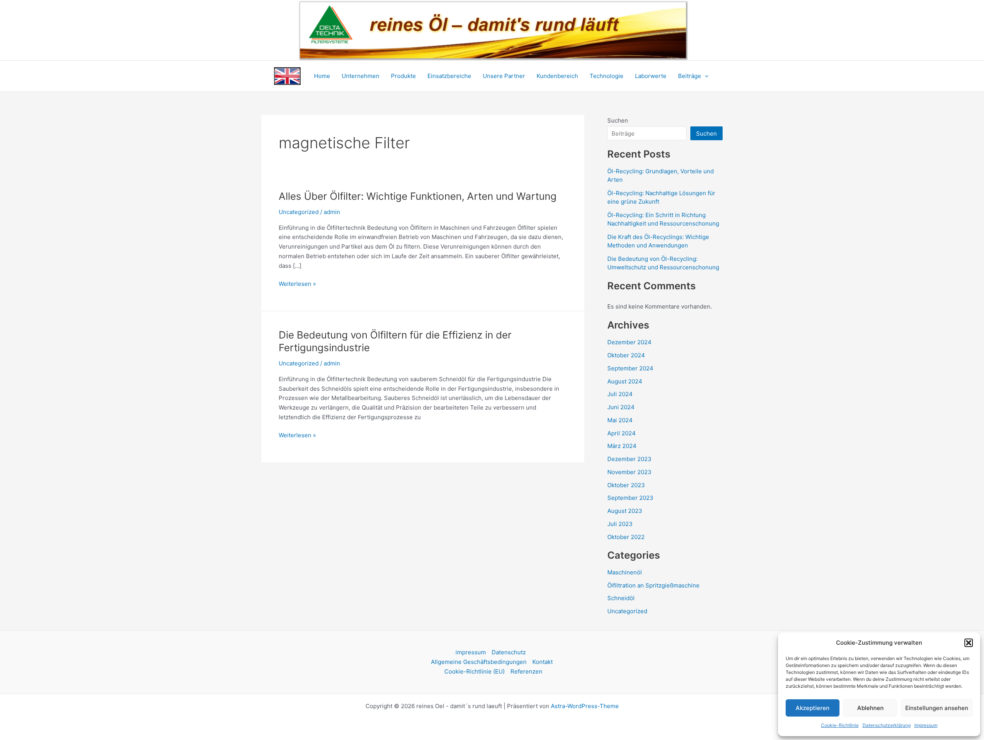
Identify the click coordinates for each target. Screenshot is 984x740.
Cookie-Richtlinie (840, 725)
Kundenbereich (557, 76)
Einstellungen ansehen (936, 708)
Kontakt (542, 661)
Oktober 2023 (626, 485)
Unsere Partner (504, 76)
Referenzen (526, 671)
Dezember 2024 (629, 342)
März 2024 (622, 446)
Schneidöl (621, 598)
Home (322, 76)
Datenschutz (509, 652)
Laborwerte (651, 76)
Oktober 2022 (626, 537)
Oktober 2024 (626, 355)
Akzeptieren (812, 708)
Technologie (606, 76)
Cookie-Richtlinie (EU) (474, 671)
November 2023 (629, 472)
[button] (968, 643)
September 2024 (630, 368)
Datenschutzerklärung (887, 725)
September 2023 (630, 497)
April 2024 (621, 433)
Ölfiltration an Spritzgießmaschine (653, 585)
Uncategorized (299, 212)
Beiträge (689, 76)
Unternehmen (360, 76)
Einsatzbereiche (449, 76)
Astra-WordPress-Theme (585, 706)
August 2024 (624, 381)
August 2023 (624, 510)
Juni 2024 (621, 407)
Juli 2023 (620, 524)
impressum (470, 652)
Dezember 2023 (629, 459)
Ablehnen (870, 708)
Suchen (617, 120)
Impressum (925, 725)
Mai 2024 (620, 420)
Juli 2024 (620, 394)
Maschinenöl (624, 572)
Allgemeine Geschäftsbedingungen (479, 661)
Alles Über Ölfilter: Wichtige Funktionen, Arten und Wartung (418, 196)
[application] (704, 76)
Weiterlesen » (297, 283)
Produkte (403, 76)
